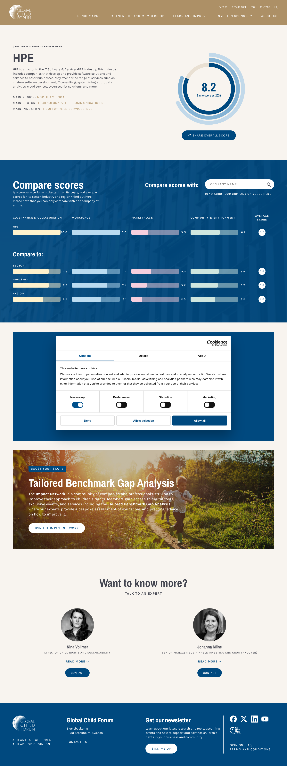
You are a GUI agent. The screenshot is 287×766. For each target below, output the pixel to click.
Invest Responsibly (234, 16)
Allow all (200, 420)
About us (269, 16)
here (267, 194)
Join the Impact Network (57, 528)
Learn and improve (190, 16)
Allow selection (143, 420)
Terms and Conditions (250, 749)
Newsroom (239, 7)
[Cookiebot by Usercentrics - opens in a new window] (210, 343)
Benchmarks (89, 16)
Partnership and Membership (137, 16)
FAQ (252, 7)
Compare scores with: (172, 185)
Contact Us (77, 742)
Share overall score (210, 135)
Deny (87, 420)
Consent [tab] (85, 355)
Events (222, 7)
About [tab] (202, 355)
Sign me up (161, 748)
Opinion (236, 745)
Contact (264, 7)
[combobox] (239, 184)
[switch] (121, 405)
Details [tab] (143, 355)
